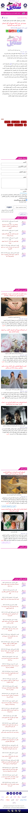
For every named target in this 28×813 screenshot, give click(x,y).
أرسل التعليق (23, 214)
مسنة (23, 53)
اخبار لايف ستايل (15, 121)
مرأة (26, 17)
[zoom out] (7, 17)
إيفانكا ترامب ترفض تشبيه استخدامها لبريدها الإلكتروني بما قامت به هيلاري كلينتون (10, 226)
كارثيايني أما (10, 125)
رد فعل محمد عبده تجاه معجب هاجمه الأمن (10, 732)
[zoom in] (2, 17)
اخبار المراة (7, 121)
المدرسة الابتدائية (19, 125)
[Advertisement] (14, 141)
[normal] (4, 17)
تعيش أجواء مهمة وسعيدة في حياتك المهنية (10, 599)
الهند (11, 63)
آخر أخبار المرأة (21, 17)
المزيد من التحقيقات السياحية (8, 506)
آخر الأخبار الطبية (6, 542)
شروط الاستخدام (23, 193)
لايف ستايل (23, 121)
